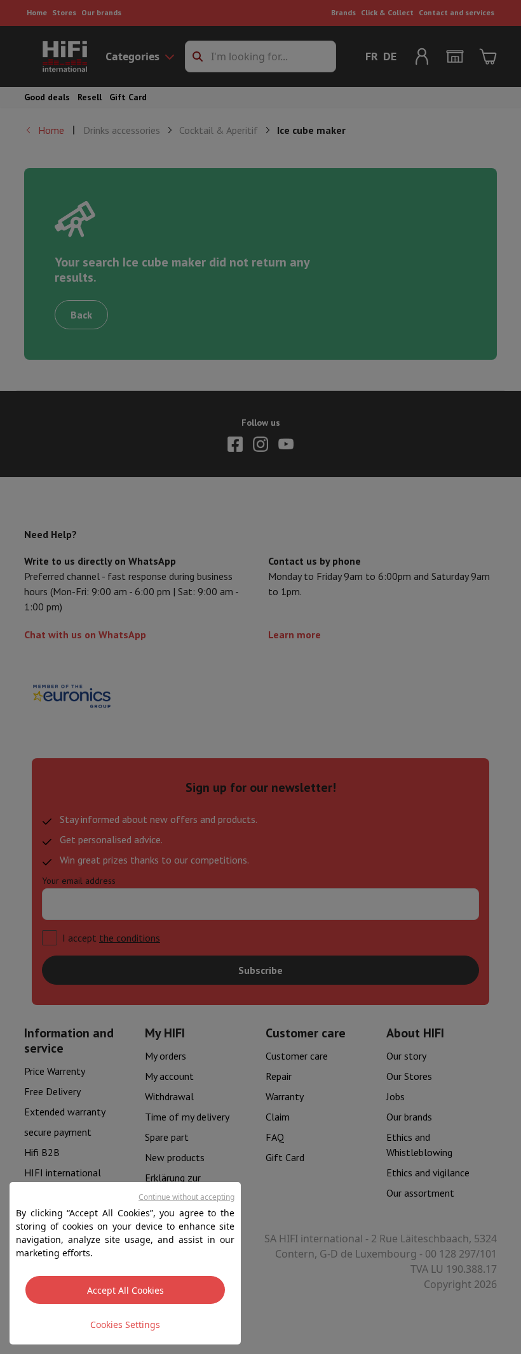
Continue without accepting (186, 1197)
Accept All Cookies (125, 1290)
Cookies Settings (125, 1324)
